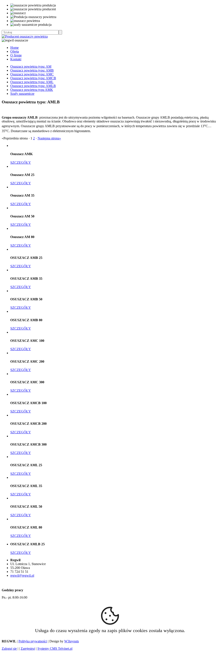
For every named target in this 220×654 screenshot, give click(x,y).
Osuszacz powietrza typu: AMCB (33, 78)
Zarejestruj (28, 648)
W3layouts (71, 641)
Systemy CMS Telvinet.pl (54, 648)
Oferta (14, 51)
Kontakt (15, 59)
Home (14, 47)
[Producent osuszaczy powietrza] (25, 36)
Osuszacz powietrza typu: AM (30, 66)
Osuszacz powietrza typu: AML (31, 82)
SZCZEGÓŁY (20, 162)
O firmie (16, 55)
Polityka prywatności (32, 641)
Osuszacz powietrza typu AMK (31, 90)
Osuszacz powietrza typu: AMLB (33, 86)
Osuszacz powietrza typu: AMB (32, 70)
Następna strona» (49, 138)
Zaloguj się (9, 648)
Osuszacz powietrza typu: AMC (32, 74)
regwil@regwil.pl (22, 575)
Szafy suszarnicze (22, 93)
